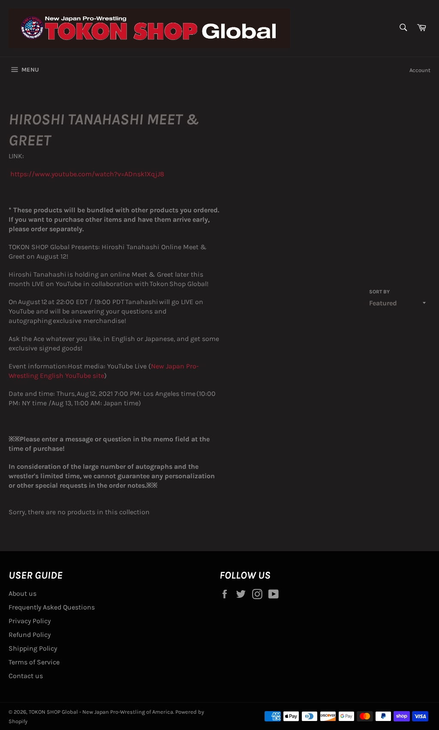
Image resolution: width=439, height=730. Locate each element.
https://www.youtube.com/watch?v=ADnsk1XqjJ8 (86, 174)
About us (22, 593)
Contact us (26, 676)
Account (419, 70)
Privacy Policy (30, 621)
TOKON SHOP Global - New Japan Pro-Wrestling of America (101, 712)
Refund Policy (30, 634)
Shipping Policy (33, 648)
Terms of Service (34, 662)
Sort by (379, 292)
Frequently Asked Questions (52, 607)
